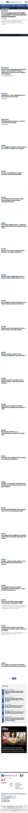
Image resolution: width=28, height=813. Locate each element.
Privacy (16, 806)
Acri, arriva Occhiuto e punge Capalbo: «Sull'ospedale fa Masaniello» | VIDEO (12, 602)
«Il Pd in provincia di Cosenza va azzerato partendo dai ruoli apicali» (13, 121)
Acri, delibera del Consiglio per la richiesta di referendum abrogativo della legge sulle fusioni (13, 536)
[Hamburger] (1, 2)
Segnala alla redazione (10, 806)
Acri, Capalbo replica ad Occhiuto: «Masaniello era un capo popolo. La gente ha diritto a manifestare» (13, 588)
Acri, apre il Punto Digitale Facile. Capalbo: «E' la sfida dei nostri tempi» (13, 458)
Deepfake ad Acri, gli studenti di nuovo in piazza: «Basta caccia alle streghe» (13, 328)
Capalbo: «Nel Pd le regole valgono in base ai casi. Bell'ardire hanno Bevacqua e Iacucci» (13, 562)
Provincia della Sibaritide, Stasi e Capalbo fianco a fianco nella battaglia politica (13, 510)
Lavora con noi (20, 807)
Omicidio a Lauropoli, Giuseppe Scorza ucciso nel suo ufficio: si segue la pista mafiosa (14, 692)
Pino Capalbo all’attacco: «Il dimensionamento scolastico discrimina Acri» (13, 433)
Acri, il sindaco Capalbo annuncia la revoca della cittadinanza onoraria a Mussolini (13, 303)
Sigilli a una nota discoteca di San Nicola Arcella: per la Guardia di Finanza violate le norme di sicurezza (14, 719)
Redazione (4, 806)
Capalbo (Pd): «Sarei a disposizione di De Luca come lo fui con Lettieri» (13, 95)
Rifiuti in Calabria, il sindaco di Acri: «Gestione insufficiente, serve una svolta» (13, 354)
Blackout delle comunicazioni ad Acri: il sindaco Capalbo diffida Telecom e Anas (13, 277)
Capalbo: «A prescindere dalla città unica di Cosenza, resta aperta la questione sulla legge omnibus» (13, 485)
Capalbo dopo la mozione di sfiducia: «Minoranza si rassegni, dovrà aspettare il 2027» (13, 407)
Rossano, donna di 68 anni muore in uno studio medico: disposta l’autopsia (14, 706)
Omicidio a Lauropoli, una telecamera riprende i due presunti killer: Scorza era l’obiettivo (14, 700)
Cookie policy (21, 806)
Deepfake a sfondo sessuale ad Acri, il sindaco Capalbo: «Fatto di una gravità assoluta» (12, 381)
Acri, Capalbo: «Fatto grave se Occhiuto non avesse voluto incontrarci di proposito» (14, 665)
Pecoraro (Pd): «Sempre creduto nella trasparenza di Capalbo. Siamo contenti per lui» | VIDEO (14, 629)
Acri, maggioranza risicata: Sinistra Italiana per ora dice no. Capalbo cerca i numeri (14, 147)
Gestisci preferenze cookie (12, 807)
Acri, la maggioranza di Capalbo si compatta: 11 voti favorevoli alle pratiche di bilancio (14, 15)
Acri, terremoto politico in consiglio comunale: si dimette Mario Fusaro (11, 173)
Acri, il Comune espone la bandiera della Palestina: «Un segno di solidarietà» (13, 251)
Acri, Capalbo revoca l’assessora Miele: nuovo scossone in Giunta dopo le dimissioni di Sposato (12, 200)
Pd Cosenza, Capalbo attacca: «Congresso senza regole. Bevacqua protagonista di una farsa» (14, 226)
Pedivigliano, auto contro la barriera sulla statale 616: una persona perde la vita (15, 712)
